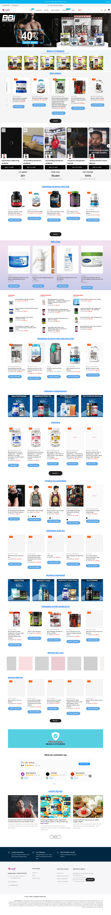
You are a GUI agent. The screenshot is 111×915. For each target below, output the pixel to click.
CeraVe (10, 276)
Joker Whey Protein (72, 211)
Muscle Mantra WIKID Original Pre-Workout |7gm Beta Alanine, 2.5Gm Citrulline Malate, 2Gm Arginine (16, 635)
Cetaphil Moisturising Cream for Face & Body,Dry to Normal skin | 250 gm (92, 279)
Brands (46, 10)
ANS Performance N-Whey (35, 211)
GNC (86, 96)
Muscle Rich (66, 10)
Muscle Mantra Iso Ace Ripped (92, 212)
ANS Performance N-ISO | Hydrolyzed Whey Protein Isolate (34, 370)
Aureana (34, 276)
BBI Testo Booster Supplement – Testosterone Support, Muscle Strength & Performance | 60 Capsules (74, 454)
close (3, 1)
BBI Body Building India (14, 366)
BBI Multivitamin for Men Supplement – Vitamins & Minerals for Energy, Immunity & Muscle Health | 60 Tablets (16, 455)
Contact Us (60, 873)
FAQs (33, 875)
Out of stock (77, 167)
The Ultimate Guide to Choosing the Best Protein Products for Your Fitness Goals (21, 821)
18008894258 (6, 5)
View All (55, 121)
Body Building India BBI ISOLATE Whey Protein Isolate (16, 369)
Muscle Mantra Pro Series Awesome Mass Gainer (53, 99)
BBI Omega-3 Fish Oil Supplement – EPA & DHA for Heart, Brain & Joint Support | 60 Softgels (55, 454)
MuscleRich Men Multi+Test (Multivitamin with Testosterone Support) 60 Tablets (57, 329)
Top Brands (38, 10)
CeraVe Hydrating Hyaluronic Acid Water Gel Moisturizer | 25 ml (18, 278)
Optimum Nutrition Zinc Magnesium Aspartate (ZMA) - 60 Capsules (90, 309)
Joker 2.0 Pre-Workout (34, 631)
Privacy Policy (36, 878)
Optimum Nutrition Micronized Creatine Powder (24, 318)
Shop (31, 10)
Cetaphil (83, 276)
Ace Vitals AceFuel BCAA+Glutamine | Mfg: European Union (72, 99)
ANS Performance (31, 96)
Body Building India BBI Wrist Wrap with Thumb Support (16, 511)
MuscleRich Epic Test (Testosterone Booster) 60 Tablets (90, 327)
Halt (28, 509)
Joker (67, 210)
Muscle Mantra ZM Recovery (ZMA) (90, 299)
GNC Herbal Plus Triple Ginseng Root (91, 317)
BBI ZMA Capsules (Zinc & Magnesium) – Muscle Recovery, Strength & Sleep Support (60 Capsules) (94, 454)
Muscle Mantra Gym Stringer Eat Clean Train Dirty (55, 511)
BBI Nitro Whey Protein (92, 368)
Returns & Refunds (62, 879)
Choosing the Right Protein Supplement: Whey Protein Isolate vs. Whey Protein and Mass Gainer (54, 821)
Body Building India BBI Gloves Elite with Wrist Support (73, 512)
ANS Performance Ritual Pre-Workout (94, 632)
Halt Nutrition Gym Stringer (35, 510)
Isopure (49, 366)
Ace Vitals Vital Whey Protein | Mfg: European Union (55, 212)
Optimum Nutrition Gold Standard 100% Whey (14, 99)
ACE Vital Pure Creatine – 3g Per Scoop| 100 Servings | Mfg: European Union (25, 327)
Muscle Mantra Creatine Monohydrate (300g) (26, 309)
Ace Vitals (68, 96)
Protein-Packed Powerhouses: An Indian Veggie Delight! (86, 821)
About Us (34, 873)
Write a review (84, 764)
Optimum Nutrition (12, 96)
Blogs (73, 10)
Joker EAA (50, 556)
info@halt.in (15, 5)
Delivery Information (62, 876)
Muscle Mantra (55, 10)
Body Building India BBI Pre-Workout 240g (55, 632)
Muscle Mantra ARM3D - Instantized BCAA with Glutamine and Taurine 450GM (34, 558)
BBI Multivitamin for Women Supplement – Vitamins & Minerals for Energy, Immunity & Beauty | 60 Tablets (59, 302)
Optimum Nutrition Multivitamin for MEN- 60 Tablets (58, 319)
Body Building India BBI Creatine (24, 299)
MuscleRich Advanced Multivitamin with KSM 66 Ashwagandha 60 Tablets (59, 310)
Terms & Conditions (62, 881)
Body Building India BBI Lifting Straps (92, 511)
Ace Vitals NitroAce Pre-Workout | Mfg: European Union (73, 633)
